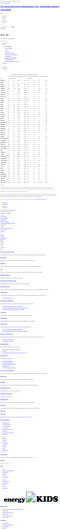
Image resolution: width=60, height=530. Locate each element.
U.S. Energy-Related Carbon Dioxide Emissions (12, 329)
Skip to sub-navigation (5, 3)
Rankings (5, 67)
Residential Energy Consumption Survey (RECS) (13, 306)
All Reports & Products (6, 394)
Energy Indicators (9, 48)
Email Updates (3, 238)
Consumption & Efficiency (7, 301)
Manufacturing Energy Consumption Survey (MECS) (14, 309)
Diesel (4, 474)
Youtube (2, 235)
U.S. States (3, 312)
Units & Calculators (7, 424)
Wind (4, 448)
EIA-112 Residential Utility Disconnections (11, 349)
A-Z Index (2, 414)
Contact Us (5, 207)
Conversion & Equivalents (8, 471)
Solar (4, 452)
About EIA (5, 202)
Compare (5, 69)
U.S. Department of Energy (6, 228)
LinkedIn (2, 236)
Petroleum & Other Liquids (7, 252)
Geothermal (5, 450)
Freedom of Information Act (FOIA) (7, 223)
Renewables (5, 488)
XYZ (30, 417)
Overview (5, 43)
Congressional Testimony (8, 525)
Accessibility (3, 220)
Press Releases (6, 523)
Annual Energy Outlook (8, 341)
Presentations (5, 526)
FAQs (1, 466)
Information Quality (4, 221)
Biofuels (4, 445)
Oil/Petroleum (6, 472)
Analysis (4, 63)
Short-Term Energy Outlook (9, 339)
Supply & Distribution (9, 53)
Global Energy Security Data (9, 368)
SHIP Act (4, 351)
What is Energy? (6, 423)
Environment (8, 56)
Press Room (3, 520)
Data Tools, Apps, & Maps (7, 371)
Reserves (7, 51)
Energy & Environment (7, 429)
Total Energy (3, 292)
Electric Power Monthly (8, 516)
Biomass (4, 447)
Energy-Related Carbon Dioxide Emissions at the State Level (15, 331)
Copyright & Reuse (4, 218)
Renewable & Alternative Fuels (8, 281)
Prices (6, 50)
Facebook (2, 231)
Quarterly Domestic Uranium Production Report (13, 509)
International (3, 318)
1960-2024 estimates (9, 60)
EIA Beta (2, 382)
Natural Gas (3, 258)
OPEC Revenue (6, 366)
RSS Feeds (2, 240)
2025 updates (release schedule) (12, 61)
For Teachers (3, 455)
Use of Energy (6, 428)
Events (4, 528)
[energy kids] (30, 504)
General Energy (6, 481)
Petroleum (5, 431)
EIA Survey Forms (4, 287)
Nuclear (4, 438)
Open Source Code (5, 388)
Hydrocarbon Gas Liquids (8, 433)
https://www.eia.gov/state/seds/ (41, 199)
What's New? (3, 506)
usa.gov (2, 226)
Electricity (3, 264)
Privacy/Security (3, 217)
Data (4, 45)
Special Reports (4, 344)
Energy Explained (4, 420)
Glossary (2, 460)
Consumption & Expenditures (11, 55)
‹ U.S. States (2, 28)
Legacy (4, 206)
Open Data (5, 204)
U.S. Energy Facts (6, 426)
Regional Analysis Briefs (8, 361)
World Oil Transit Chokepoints (9, 364)
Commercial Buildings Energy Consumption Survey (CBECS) (15, 308)
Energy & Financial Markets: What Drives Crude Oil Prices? (15, 353)
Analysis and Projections (6, 334)
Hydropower (5, 443)
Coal (1, 269)
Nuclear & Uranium (5, 275)
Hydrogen (5, 442)
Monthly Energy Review (8, 298)
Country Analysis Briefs (7, 363)
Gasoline (4, 480)
